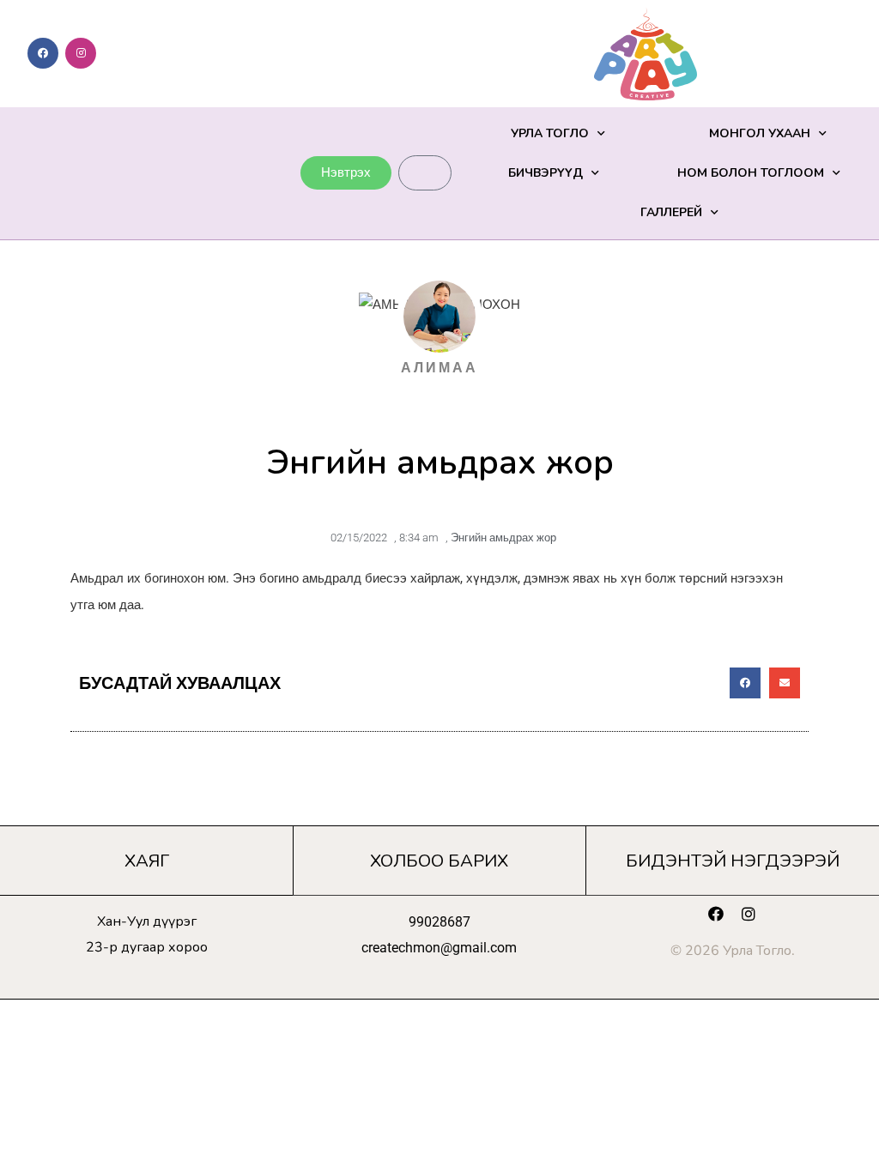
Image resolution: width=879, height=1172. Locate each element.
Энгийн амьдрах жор (503, 537)
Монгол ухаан (759, 133)
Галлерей (671, 212)
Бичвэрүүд (545, 173)
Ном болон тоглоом (750, 173)
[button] (745, 683)
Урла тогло (550, 133)
